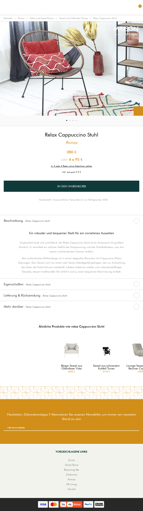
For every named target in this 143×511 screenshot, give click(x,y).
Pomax (21, 18)
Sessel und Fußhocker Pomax (73, 18)
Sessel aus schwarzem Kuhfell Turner (106, 367)
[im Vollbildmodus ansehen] (138, 111)
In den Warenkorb (71, 186)
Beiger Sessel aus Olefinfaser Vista (71, 367)
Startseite (8, 18)
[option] (71, 68)
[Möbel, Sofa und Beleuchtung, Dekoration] (71, 7)
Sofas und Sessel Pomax (42, 18)
